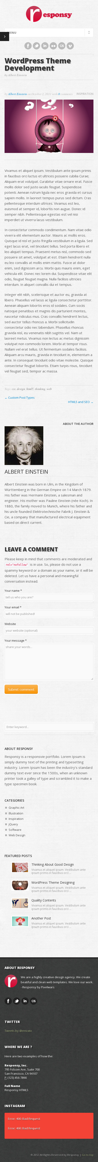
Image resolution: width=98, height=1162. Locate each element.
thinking (40, 389)
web (49, 389)
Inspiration (85, 94)
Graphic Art (16, 808)
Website (10, 624)
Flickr (53, 45)
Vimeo (70, 45)
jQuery (13, 824)
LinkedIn (45, 45)
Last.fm (61, 45)
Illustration (16, 813)
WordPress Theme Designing (53, 882)
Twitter (36, 45)
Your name (13, 591)
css (13, 389)
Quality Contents (43, 900)
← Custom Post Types (20, 397)
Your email (13, 607)
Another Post (41, 918)
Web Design (17, 835)
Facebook (28, 45)
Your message (16, 640)
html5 (30, 389)
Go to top (87, 1155)
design (21, 389)
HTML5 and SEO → (80, 402)
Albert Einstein (17, 94)
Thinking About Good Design (52, 864)
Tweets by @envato (18, 1031)
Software (15, 830)
